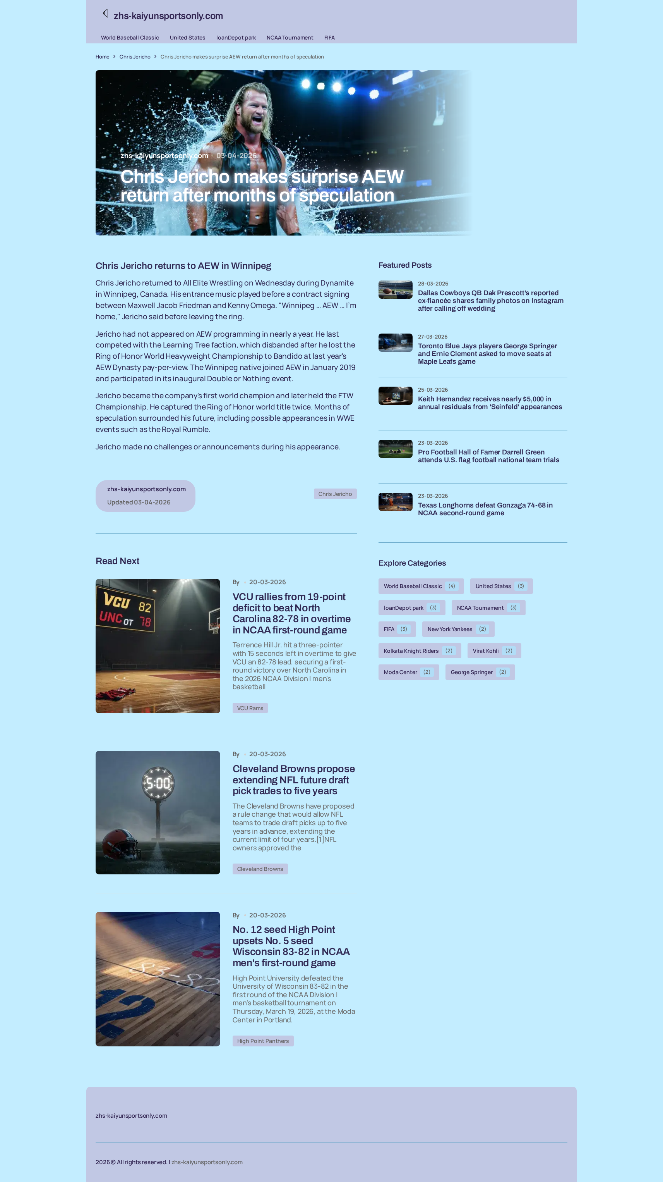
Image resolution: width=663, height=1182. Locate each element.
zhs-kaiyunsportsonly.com (207, 1162)
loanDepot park (236, 37)
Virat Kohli (493, 650)
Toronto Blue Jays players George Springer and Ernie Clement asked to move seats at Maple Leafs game (487, 353)
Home (102, 56)
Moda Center (407, 672)
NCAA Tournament (290, 37)
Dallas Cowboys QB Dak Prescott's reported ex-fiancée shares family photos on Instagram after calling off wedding (491, 300)
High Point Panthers (263, 1040)
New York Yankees (457, 629)
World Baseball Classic (130, 37)
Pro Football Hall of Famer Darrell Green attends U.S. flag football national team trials (489, 456)
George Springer (479, 672)
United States (188, 37)
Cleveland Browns (260, 868)
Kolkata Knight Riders (418, 650)
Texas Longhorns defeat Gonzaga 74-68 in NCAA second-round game (485, 509)
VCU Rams (250, 708)
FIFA (329, 37)
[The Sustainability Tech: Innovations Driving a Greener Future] (158, 646)
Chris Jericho (135, 56)
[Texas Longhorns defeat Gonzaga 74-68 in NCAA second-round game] (396, 510)
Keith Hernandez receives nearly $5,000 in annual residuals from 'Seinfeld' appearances (490, 403)
